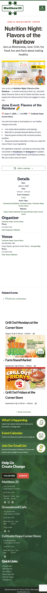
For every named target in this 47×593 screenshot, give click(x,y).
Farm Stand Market (18, 360)
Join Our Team (8, 577)
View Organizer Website (11, 230)
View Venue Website (9, 254)
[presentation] (25, 308)
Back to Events (24, 412)
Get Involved (7, 569)
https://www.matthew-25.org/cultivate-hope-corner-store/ (23, 213)
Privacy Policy (25, 589)
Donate (23, 476)
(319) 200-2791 (9, 518)
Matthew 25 (10, 482)
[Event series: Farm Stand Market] (35, 366)
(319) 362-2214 (9, 492)
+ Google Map (35, 246)
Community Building (11, 203)
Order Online (8, 527)
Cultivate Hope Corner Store (13, 221)
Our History (7, 571)
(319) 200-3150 (9, 546)
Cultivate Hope (25, 203)
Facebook (17, 151)
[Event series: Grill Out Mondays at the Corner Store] (33, 333)
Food (23, 197)
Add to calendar (24, 168)
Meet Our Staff (8, 574)
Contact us (6, 580)
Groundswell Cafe (14, 507)
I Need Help (7, 566)
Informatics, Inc (24, 592)
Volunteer (9, 476)
